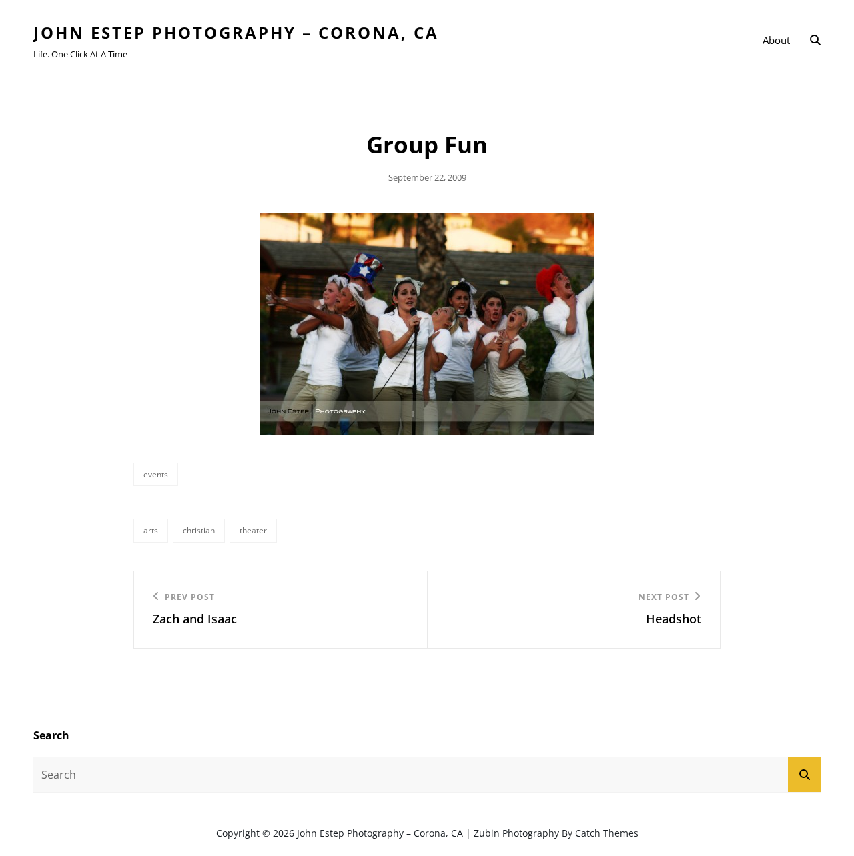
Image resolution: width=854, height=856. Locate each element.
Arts (150, 530)
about (776, 40)
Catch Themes (606, 833)
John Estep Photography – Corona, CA (236, 32)
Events (155, 474)
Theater (253, 530)
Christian (199, 530)
